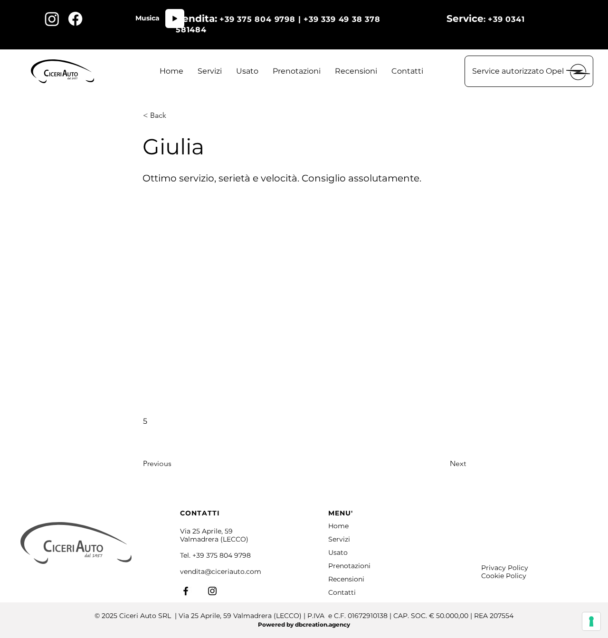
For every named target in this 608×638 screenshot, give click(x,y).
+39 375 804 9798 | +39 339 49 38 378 (332, 19)
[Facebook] (185, 591)
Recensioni (346, 579)
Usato (338, 552)
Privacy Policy (504, 567)
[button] (529, 71)
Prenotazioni (349, 566)
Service (465, 18)
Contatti (342, 592)
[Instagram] (212, 591)
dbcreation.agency (322, 624)
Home (338, 526)
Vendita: (196, 18)
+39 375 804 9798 (221, 555)
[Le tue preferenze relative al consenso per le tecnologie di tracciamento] (591, 621)
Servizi (339, 539)
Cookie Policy (503, 575)
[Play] (174, 18)
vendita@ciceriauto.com (220, 571)
